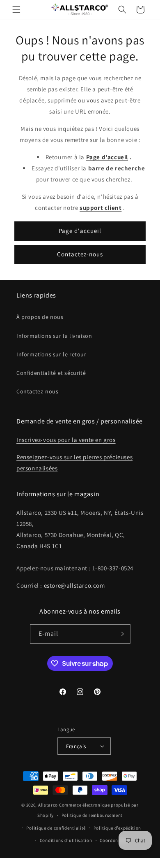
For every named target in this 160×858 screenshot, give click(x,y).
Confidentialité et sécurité (51, 373)
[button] (16, 9)
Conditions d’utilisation (66, 840)
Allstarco (48, 805)
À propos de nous (40, 317)
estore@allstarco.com (74, 585)
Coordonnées (114, 840)
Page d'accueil (80, 231)
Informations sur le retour (51, 354)
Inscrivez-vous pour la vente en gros (66, 440)
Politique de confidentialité (56, 828)
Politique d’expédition (117, 828)
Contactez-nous (80, 254)
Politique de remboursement (92, 815)
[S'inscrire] (121, 634)
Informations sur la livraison (54, 335)
